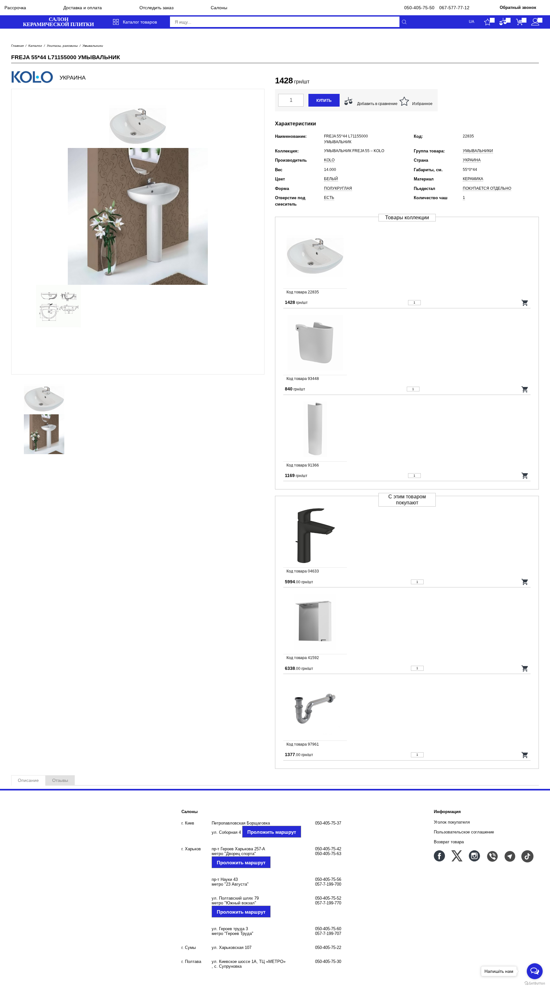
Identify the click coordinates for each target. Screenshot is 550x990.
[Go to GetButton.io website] (535, 983)
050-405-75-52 (328, 898)
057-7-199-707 (328, 933)
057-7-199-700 (328, 884)
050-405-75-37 (328, 823)
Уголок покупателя (452, 822)
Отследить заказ (156, 7)
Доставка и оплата (82, 7)
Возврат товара (449, 841)
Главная (17, 45)
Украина (472, 160)
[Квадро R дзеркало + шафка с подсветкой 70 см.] (407, 622)
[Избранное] (487, 22)
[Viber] (491, 855)
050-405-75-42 (328, 848)
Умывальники (92, 45)
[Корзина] (519, 22)
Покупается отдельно (487, 188)
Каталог (35, 45)
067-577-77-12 (454, 7)
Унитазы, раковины (62, 45)
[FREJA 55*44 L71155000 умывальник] (407, 257)
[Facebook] (439, 855)
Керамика (473, 179)
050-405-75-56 (328, 879)
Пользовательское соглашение (464, 832)
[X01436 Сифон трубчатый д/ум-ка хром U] (407, 709)
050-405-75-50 (419, 7)
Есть (329, 197)
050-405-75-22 (328, 947)
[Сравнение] (503, 22)
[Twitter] (456, 855)
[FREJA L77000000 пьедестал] (407, 430)
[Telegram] (509, 855)
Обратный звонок (518, 7)
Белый (331, 179)
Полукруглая (338, 188)
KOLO (329, 160)
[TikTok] (526, 855)
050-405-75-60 (328, 928)
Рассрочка (15, 7)
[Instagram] (474, 855)
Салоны (219, 7)
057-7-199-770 (328, 903)
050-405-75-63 (328, 853)
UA (471, 22)
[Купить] (525, 302)
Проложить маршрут (271, 832)
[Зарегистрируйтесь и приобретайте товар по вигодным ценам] (535, 22)
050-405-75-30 (328, 961)
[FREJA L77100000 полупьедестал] (407, 343)
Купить (324, 100)
